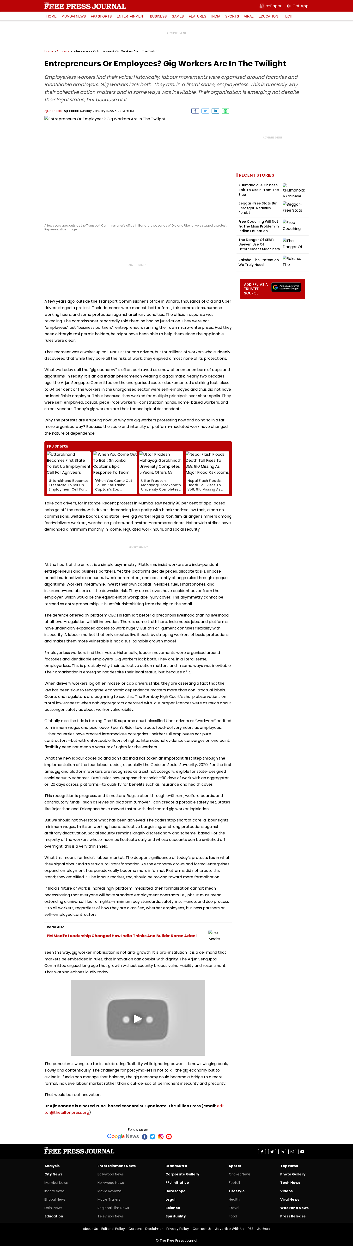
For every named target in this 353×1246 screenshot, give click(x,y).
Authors (263, 1228)
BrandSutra (176, 1165)
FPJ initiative (177, 1182)
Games (178, 16)
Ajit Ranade (52, 111)
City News (53, 1174)
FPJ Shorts (101, 16)
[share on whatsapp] (225, 111)
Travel (234, 1207)
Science (172, 1207)
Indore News (54, 1191)
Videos (286, 1191)
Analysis (63, 51)
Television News (110, 1216)
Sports (232, 16)
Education (268, 16)
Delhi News (53, 1207)
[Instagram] (161, 1136)
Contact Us (202, 1228)
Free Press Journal (85, 5)
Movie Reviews (109, 1191)
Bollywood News (110, 1174)
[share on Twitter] (205, 111)
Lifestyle (237, 1191)
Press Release (293, 1216)
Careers (135, 1228)
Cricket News (239, 1174)
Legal (170, 1199)
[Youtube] (169, 1136)
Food (233, 1216)
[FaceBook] (144, 1136)
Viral (249, 16)
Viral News (289, 1199)
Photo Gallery (292, 1174)
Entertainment (131, 16)
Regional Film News (113, 1207)
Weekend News (294, 1207)
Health (234, 1199)
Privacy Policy (177, 1228)
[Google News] (123, 1136)
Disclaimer (154, 1228)
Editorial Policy (113, 1228)
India (215, 16)
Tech (287, 16)
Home (51, 16)
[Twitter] (152, 1136)
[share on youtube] (302, 1151)
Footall (234, 1182)
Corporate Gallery (182, 1174)
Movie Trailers (108, 1199)
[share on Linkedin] (215, 111)
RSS (251, 1228)
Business (158, 16)
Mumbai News (73, 16)
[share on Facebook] (195, 111)
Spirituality (175, 1216)
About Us (90, 1228)
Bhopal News (54, 1199)
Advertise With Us (229, 1228)
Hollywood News (110, 1182)
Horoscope (175, 1191)
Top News (289, 1165)
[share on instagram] (292, 1151)
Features (197, 16)
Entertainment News (116, 1165)
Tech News (290, 1182)
